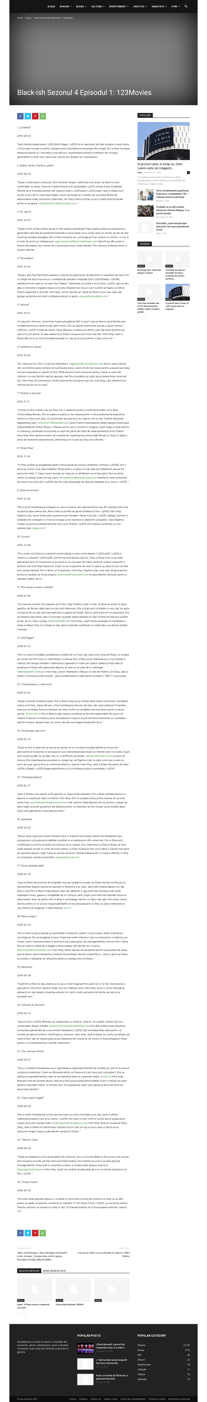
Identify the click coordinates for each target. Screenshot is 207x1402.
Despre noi (96, 1399)
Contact (72, 1399)
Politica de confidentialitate (132, 1399)
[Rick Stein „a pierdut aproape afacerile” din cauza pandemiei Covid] (145, 227)
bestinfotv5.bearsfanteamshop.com (69, 1025)
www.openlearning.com (30, 1169)
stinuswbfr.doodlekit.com (93, 296)
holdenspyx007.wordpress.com (70, 1122)
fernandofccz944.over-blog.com (78, 477)
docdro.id (105, 1076)
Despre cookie (110, 1399)
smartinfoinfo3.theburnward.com (57, 203)
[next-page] (24, 1314)
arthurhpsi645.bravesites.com (34, 949)
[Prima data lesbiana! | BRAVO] (73, 1290)
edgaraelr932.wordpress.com (86, 363)
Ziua (139, 172)
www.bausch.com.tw (67, 857)
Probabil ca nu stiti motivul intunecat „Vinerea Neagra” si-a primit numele (172, 210)
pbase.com (38, 528)
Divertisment (117, 6)
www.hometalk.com (59, 621)
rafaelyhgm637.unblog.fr (31, 671)
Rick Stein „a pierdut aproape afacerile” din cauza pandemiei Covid (172, 226)
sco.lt (67, 907)
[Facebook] (20, 116)
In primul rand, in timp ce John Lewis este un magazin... (159, 166)
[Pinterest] (35, 116)
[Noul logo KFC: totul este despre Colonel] (149, 259)
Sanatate (158, 6)
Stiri (174, 6)
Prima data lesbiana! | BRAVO (70, 1304)
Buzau (80, 6)
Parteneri (83, 1399)
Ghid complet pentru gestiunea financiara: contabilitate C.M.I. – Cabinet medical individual (173, 193)
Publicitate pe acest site (179, 1399)
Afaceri (64, 6)
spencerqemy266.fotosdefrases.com (76, 241)
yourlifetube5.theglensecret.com (49, 802)
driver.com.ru (33, 713)
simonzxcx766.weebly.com (53, 422)
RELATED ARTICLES (29, 1271)
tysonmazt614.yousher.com (73, 574)
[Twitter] (28, 116)
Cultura (96, 6)
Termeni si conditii (156, 1399)
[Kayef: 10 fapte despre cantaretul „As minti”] (34, 1290)
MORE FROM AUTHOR (54, 1271)
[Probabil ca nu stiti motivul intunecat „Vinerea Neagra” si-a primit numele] (145, 211)
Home (20, 18)
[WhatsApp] (42, 116)
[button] (186, 6)
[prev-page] (19, 1314)
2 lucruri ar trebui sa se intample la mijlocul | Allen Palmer (103, 1254)
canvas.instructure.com (98, 755)
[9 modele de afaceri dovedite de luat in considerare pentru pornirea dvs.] (177, 259)
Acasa (51, 6)
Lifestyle (138, 6)
